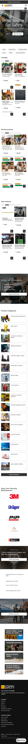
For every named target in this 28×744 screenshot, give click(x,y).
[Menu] (2, 5)
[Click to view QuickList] (26, 5)
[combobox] (13, 8)
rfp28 (4, 49)
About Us (3, 705)
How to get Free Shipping (6, 722)
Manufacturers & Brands (6, 708)
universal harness (20, 52)
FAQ (19, 2)
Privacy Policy (4, 736)
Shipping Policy (4, 720)
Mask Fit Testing (8, 286)
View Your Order (4, 717)
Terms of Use (17, 734)
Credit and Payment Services (7, 724)
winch (4, 52)
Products (10, 2)
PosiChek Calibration (9, 284)
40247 (10, 52)
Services (15, 2)
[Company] (8, 5)
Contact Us (3, 726)
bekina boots (12, 49)
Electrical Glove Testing (9, 289)
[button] (11, 87)
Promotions (3, 706)
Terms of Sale (9, 734)
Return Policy (4, 719)
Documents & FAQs (5, 710)
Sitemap (3, 734)
